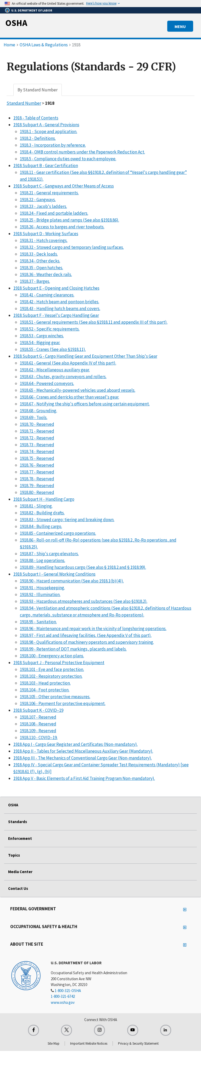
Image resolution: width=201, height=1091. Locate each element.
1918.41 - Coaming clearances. (47, 295)
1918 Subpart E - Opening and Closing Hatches (56, 288)
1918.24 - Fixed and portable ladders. (54, 213)
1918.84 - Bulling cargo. (41, 526)
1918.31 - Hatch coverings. (44, 240)
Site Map (53, 1043)
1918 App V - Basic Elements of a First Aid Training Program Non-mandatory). (84, 778)
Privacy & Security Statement (138, 1043)
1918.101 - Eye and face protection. (52, 669)
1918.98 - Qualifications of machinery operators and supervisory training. (87, 642)
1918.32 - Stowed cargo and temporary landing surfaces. (72, 247)
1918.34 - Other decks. (40, 261)
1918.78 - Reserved (37, 479)
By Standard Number (38, 90)
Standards (17, 821)
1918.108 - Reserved (38, 724)
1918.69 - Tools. (33, 417)
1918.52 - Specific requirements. (50, 329)
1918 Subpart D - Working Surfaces (45, 233)
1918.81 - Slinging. (36, 506)
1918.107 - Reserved (38, 717)
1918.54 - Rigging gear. (40, 342)
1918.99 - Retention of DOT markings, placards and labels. (73, 649)
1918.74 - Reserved (37, 451)
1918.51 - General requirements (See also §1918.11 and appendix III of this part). (94, 322)
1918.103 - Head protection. (45, 683)
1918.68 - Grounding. (38, 411)
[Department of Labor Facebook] (33, 1030)
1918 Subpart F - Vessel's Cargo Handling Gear (56, 315)
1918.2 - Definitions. (38, 138)
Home (9, 45)
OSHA (16, 22)
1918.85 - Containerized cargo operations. (58, 533)
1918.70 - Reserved (37, 424)
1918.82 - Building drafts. (42, 513)
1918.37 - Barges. (35, 281)
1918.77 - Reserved (37, 472)
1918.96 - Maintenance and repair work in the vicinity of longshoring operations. (93, 628)
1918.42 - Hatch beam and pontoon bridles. (59, 302)
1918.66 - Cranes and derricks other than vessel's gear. (69, 397)
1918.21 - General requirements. (49, 193)
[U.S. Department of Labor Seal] (26, 975)
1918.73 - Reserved (37, 445)
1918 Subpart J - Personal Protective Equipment (58, 662)
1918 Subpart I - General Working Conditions (54, 574)
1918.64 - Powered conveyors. (47, 383)
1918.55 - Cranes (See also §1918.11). (53, 349)
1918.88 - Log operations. (42, 560)
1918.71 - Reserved (37, 431)
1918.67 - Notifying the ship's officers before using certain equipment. (85, 404)
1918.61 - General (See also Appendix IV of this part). (68, 363)
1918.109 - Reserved (38, 731)
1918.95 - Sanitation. (38, 622)
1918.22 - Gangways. (38, 199)
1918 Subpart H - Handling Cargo (43, 499)
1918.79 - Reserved (37, 485)
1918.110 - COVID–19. (39, 737)
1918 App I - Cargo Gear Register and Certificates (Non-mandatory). (75, 744)
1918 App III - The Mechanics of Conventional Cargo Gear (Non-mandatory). (82, 758)
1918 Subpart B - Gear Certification (45, 165)
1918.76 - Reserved (37, 465)
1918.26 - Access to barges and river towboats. (62, 227)
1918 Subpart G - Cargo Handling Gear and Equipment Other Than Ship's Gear (85, 356)
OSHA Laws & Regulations (44, 45)
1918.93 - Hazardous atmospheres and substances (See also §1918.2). (83, 601)
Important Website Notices (88, 1043)
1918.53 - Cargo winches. (42, 336)
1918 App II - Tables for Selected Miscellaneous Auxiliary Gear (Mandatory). (83, 751)
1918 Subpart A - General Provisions (46, 125)
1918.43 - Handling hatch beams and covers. (60, 308)
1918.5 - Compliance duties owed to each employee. (68, 159)
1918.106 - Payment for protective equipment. (62, 703)
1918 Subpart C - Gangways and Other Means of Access (63, 186)
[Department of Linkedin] (165, 1030)
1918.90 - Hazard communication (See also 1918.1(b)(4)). (72, 581)
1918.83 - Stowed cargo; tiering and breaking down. (67, 519)
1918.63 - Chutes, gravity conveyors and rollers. (63, 376)
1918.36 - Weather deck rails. (46, 274)
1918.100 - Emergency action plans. (52, 656)
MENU (180, 26)
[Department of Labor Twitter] (66, 1030)
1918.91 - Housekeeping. (42, 588)
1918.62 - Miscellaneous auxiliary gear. (55, 370)
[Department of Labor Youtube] (132, 1030)
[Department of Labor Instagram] (99, 1030)
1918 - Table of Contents (35, 118)
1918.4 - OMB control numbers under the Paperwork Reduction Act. (82, 152)
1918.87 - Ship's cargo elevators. (49, 553)
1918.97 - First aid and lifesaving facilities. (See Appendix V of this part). (86, 635)
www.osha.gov (63, 1002)
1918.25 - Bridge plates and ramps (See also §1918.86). (69, 220)
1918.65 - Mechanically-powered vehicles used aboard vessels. (77, 390)
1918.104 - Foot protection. (44, 690)
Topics (14, 855)
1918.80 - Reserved (37, 492)
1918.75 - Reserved (37, 458)
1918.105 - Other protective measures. (55, 696)
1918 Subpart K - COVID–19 (38, 710)
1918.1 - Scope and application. (48, 131)
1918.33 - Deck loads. (39, 254)
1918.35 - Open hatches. (41, 268)
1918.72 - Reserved (37, 438)
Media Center (20, 871)
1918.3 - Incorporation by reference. (53, 145)
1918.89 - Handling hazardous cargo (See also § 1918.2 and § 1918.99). (83, 567)
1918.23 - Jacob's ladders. (43, 206)
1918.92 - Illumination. (40, 594)
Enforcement (20, 838)
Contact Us (18, 888)
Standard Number (24, 103)
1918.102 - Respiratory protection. (51, 676)
